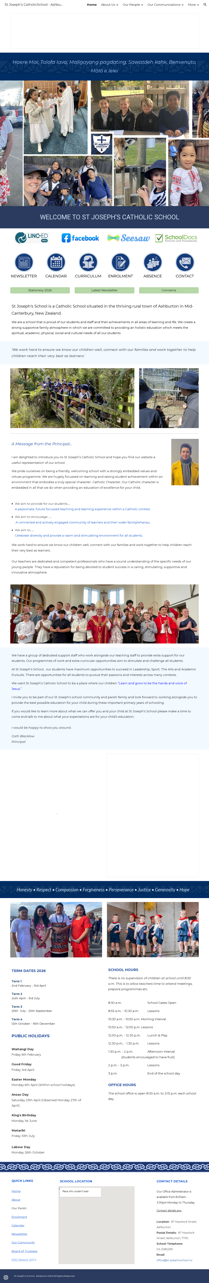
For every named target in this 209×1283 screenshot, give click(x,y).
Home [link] (92, 5)
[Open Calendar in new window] (192, 758)
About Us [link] (108, 5)
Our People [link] (131, 5)
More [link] (192, 5)
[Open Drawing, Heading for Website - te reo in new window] (192, 17)
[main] (104, 67)
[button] (205, 5)
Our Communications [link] (164, 5)
